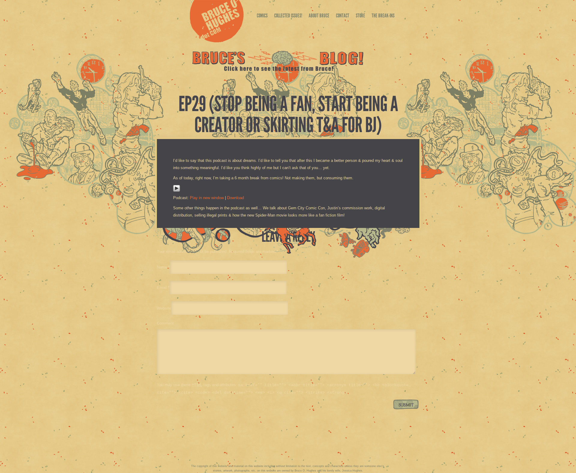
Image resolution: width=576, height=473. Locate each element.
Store (360, 15)
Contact (342, 15)
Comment (165, 323)
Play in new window (207, 198)
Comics (262, 15)
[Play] (176, 190)
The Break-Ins (383, 15)
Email (162, 287)
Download (235, 198)
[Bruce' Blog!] (278, 69)
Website (164, 308)
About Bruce (319, 15)
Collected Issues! (288, 15)
